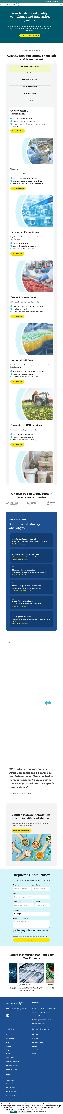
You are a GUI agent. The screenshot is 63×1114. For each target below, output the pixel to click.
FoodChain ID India (37, 1042)
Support (8, 1050)
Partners (8, 1042)
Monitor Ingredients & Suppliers (41, 1019)
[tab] (30, 68)
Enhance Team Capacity (39, 1023)
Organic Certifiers (37, 1050)
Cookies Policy (10, 1087)
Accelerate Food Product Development (43, 1008)
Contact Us (31, 940)
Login (47, 1)
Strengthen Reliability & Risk (21, 591)
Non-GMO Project (11, 1069)
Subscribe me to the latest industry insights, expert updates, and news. (31, 931)
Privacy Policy (43, 936)
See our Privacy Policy (34, 1109)
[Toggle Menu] (61, 4)
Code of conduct (11, 1095)
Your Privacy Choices (14, 1091)
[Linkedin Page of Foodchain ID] (8, 1017)
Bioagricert (35, 1034)
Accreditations (10, 1057)
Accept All (13, 1111)
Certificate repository (12, 1061)
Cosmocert (35, 1038)
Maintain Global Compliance (40, 1016)
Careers (8, 1046)
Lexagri (34, 1046)
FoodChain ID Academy (13, 1065)
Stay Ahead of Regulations (21, 575)
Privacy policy (10, 1084)
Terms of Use (35, 936)
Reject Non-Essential (25, 1111)
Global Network (10, 1038)
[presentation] (7, 977)
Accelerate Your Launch (20, 544)
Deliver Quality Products (20, 559)
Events (8, 1053)
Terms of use (10, 1080)
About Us (9, 1034)
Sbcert (34, 1053)
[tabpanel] (31, 136)
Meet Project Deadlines (20, 624)
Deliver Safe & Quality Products (41, 1012)
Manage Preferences (40, 1111)
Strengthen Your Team (19, 606)
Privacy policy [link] (50, 1111)
